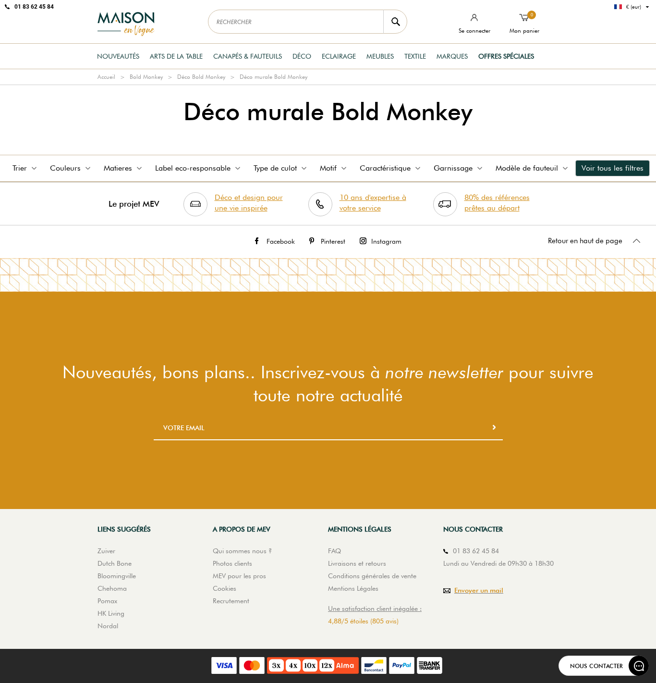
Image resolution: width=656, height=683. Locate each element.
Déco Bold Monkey (201, 76)
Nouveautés (118, 56)
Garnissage (453, 168)
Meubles (380, 56)
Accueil (106, 76)
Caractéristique (385, 168)
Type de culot (275, 168)
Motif (328, 168)
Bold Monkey (146, 76)
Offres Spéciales (506, 56)
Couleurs (65, 168)
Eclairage (339, 56)
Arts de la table (176, 56)
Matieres (118, 168)
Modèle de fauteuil (527, 168)
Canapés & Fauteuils (247, 56)
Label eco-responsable (193, 168)
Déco (301, 56)
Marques (452, 56)
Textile (415, 56)
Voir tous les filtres (613, 168)
